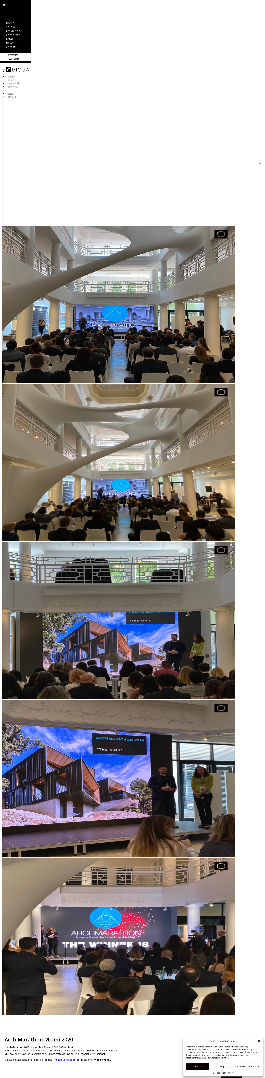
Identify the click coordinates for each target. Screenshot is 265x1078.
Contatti (11, 47)
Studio (10, 27)
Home (10, 23)
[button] (258, 1040)
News (9, 43)
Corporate (13, 35)
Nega (222, 1066)
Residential (13, 31)
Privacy (230, 1073)
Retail (9, 39)
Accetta (197, 1066)
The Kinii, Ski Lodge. (64, 1059)
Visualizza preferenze (248, 1066)
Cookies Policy (219, 1073)
